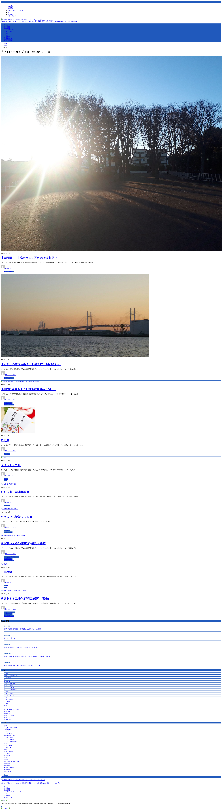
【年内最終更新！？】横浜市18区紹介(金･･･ (28, 389)
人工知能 (7, 701)
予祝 (5, 697)
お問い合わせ (12, 16)
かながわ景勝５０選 (10, 675)
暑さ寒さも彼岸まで (10, 638)
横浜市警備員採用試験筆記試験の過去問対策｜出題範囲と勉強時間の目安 (27, 656)
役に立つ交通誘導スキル (12, 709)
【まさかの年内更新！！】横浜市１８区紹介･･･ (31, 364)
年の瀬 (5, 440)
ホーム (10, 5)
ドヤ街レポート (9, 695)
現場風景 (7, 454)
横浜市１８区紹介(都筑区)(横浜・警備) (25, 598)
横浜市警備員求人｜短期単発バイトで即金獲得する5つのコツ (23, 665)
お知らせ (7, 530)
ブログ (10, 12)
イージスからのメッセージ (16, 10)
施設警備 (7, 713)
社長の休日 (7, 719)
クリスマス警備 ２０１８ (16, 516)
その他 (6, 679)
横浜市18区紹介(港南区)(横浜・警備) (23, 543)
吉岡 (5, 480)
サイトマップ (8, 39)
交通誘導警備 (8, 403)
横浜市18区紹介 (9, 271)
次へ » (6, 775)
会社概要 (10, 14)
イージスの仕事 (9, 687)
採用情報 (10, 9)
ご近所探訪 (7, 677)
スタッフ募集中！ (9, 612)
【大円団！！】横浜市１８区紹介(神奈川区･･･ (30, 257)
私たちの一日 (12, 29)
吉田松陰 (6, 571)
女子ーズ (7, 707)
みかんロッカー (9, 681)
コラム (6, 479)
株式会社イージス (10, 268)
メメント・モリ (11, 465)
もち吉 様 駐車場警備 (15, 491)
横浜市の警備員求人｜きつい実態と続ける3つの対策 (20, 647)
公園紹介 (7, 703)
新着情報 (7, 711)
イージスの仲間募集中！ (11, 557)
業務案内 (10, 7)
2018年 (6, 45)
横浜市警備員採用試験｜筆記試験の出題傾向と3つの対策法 (22, 629)
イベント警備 (8, 685)
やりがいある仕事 (9, 683)
